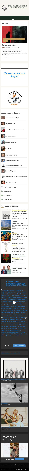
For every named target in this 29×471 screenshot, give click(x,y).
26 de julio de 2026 (18, 239)
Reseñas (6, 40)
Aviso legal (17, 465)
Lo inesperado (4, 403)
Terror (18, 257)
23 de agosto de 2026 (18, 228)
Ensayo (5, 39)
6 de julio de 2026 (17, 272)
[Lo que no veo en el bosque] (6, 258)
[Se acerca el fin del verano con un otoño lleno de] (14, 330)
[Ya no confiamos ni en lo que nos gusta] (6, 236)
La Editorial (24, 465)
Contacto (10, 465)
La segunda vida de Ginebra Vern (8, 427)
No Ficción (22, 39)
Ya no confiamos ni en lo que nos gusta (19, 237)
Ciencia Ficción (15, 254)
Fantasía (22, 254)
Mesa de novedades (13, 39)
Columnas (14, 221)
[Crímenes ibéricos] (14, 34)
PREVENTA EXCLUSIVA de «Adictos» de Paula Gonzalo (19, 215)
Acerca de (4, 465)
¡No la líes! (15, 270)
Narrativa (24, 211)
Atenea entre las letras (17, 243)
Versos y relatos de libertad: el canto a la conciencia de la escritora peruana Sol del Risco (19, 249)
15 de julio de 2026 (17, 263)
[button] (13, 17)
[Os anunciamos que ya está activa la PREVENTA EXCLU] (14, 302)
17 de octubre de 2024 (7, 49)
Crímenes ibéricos (9, 45)
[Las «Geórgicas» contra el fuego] (6, 225)
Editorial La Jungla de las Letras (19, 209)
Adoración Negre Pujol (10, 47)
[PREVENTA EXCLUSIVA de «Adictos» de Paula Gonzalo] (6, 214)
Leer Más (5, 58)
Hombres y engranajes (17, 223)
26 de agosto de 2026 (18, 218)
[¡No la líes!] (6, 269)
